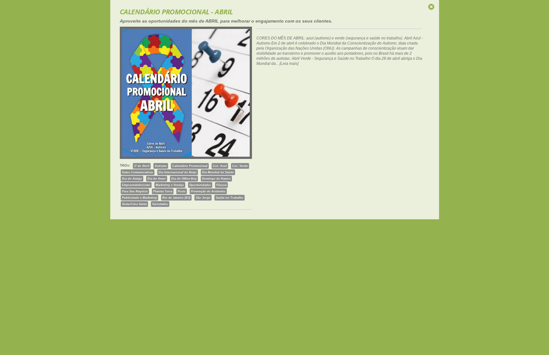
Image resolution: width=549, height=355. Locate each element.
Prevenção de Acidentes (208, 191)
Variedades (160, 204)
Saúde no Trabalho (229, 197)
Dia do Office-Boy (184, 178)
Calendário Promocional (189, 165)
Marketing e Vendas (170, 185)
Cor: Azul (220, 165)
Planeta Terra (162, 191)
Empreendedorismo (136, 185)
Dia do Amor (156, 178)
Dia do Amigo (132, 178)
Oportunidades (200, 185)
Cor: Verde (240, 165)
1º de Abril (141, 165)
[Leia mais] (289, 63)
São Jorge (203, 197)
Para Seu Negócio (135, 191)
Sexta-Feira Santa (134, 204)
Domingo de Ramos (216, 178)
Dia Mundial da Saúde (218, 172)
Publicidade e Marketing (139, 197)
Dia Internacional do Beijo (178, 172)
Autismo (161, 165)
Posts (182, 191)
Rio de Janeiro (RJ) (176, 197)
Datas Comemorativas (137, 172)
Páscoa (221, 185)
